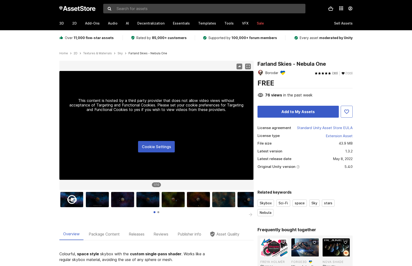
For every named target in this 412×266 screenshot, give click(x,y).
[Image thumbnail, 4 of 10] (149, 199)
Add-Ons (92, 23)
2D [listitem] (75, 53)
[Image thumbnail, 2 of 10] (98, 199)
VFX (245, 23)
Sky (314, 203)
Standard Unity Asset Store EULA (325, 127)
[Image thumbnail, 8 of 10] (250, 199)
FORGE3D (299, 262)
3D (61, 23)
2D (74, 23)
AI (127, 23)
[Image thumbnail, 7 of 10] (224, 199)
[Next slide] (250, 214)
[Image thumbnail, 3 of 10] (123, 199)
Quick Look (276, 252)
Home (63, 53)
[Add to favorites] (283, 242)
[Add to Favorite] (347, 112)
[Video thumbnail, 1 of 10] (73, 199)
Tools (229, 23)
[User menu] (350, 8)
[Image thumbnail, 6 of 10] (199, 199)
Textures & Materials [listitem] (97, 53)
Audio (113, 23)
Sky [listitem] (120, 53)
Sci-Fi (283, 203)
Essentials (181, 23)
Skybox (266, 203)
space (300, 203)
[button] (331, 8)
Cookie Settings (156, 146)
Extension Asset (339, 136)
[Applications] (341, 8)
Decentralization (151, 23)
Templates (207, 23)
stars (328, 203)
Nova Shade (333, 262)
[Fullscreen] (248, 66)
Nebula (265, 213)
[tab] (154, 212)
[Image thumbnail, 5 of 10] (174, 199)
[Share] (239, 66)
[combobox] (204, 8)
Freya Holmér (272, 262)
